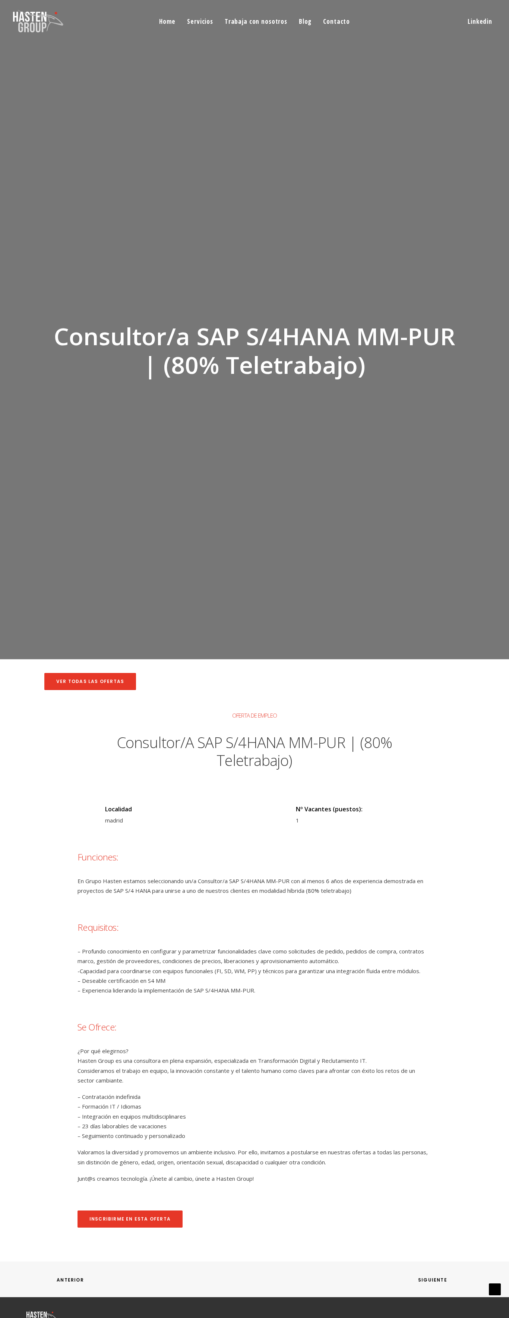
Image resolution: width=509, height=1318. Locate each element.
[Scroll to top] (495, 1288)
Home (167, 21)
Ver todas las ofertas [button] (90, 681)
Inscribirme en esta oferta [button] (130, 1219)
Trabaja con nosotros (256, 21)
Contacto (336, 21)
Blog (305, 21)
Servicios (200, 21)
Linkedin (480, 21)
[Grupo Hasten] (38, 21)
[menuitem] (167, 21)
